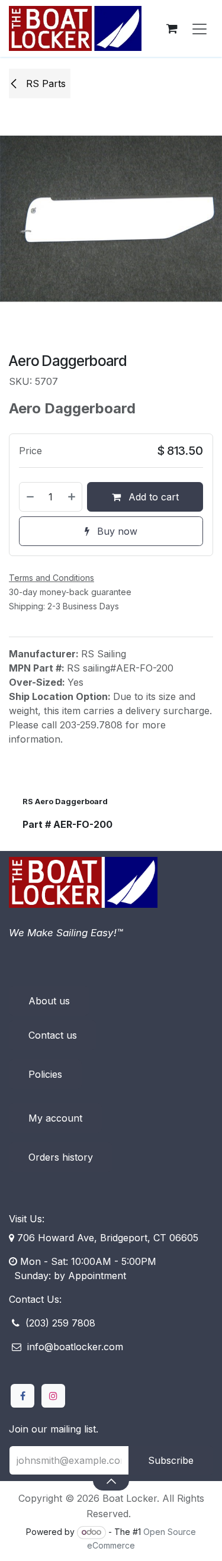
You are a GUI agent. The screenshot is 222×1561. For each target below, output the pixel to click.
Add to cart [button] (152, 497)
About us (49, 1001)
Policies (45, 1074)
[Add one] (72, 497)
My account (55, 1118)
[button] (111, 1480)
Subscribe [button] (171, 1460)
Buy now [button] (115, 531)
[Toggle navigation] (199, 28)
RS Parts (44, 83)
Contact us (52, 1035)
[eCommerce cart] (171, 28)
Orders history (60, 1157)
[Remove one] (30, 497)
